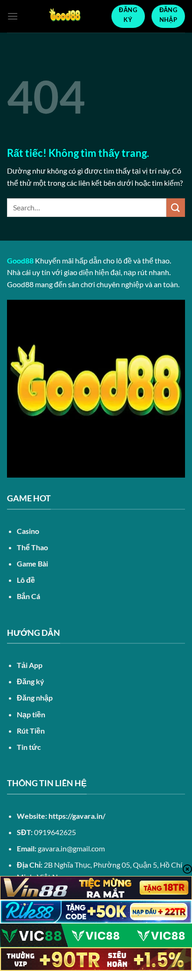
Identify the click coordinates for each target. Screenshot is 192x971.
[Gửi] (175, 207)
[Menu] (12, 16)
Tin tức (29, 746)
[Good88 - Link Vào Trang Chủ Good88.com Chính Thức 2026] (64, 16)
